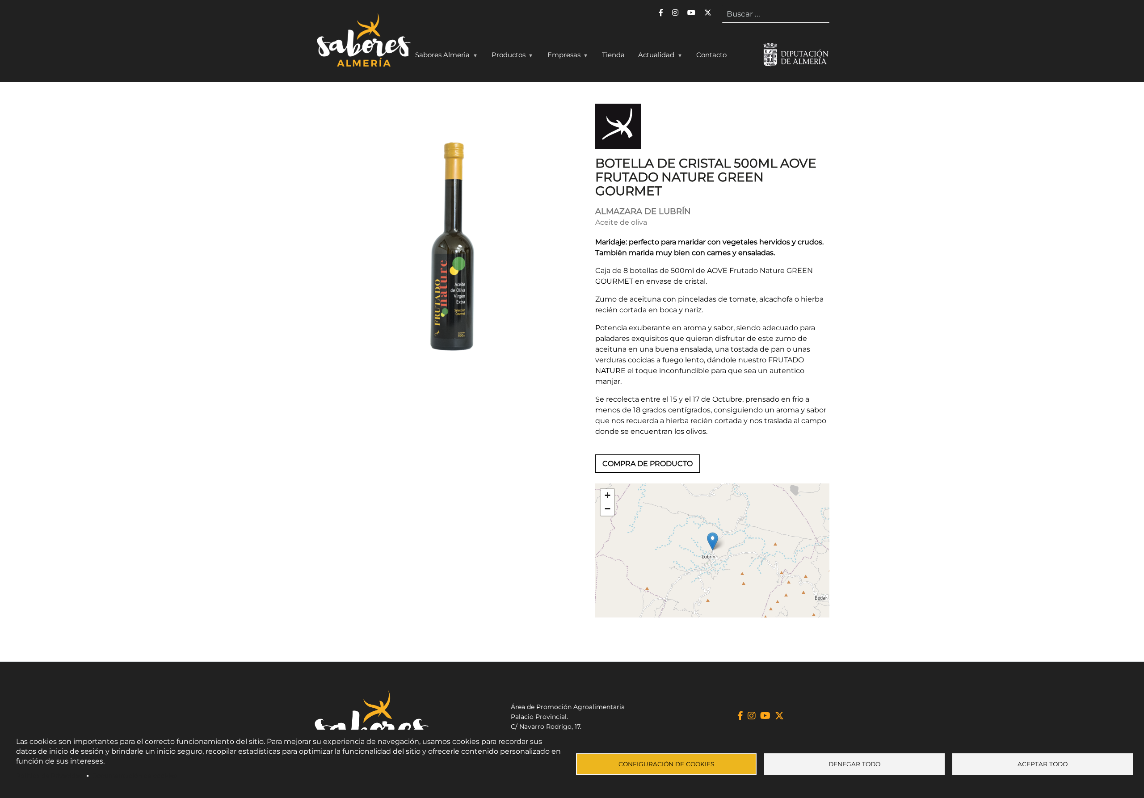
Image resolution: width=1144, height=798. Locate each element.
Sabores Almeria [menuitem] (439, 56)
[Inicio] (363, 42)
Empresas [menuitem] (560, 56)
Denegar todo (854, 764)
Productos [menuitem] (505, 56)
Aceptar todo (1043, 764)
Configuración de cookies (666, 764)
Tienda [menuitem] (613, 54)
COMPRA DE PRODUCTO (647, 463)
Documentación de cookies (134, 775)
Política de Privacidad (49, 775)
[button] (712, 541)
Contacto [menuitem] (711, 54)
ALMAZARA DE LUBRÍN (643, 211)
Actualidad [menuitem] (652, 56)
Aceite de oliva (621, 222)
